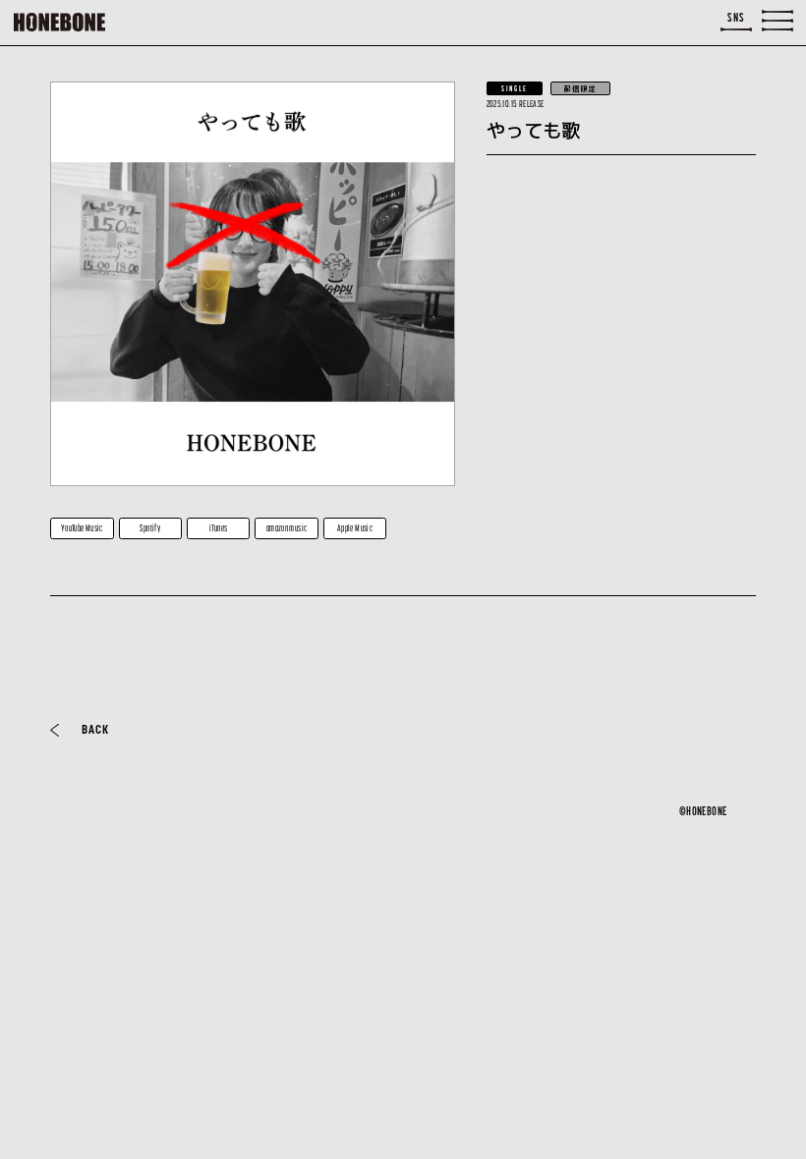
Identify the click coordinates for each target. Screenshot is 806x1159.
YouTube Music (82, 528)
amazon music (287, 528)
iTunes (218, 528)
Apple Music (355, 528)
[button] (777, 21)
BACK (95, 729)
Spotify (150, 528)
